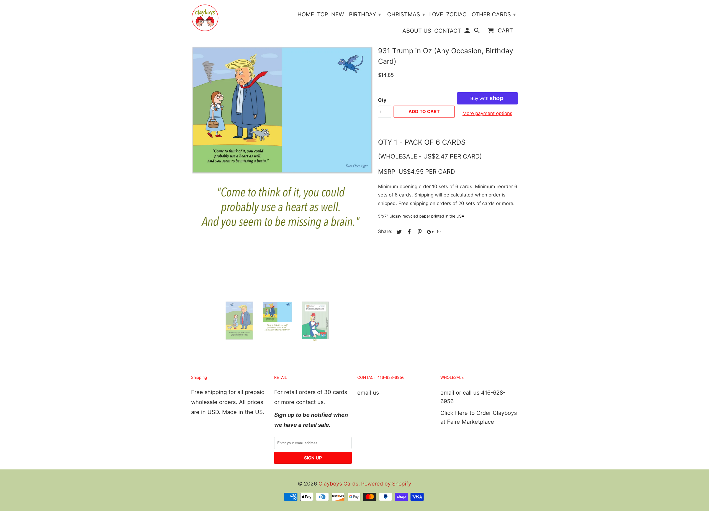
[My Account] (467, 31)
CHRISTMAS (406, 14)
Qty (382, 100)
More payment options (487, 113)
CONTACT (447, 31)
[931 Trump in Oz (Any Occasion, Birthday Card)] (282, 152)
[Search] (477, 31)
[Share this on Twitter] (398, 232)
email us (368, 392)
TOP (322, 14)
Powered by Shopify (386, 484)
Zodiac (456, 14)
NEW (337, 14)
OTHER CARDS (494, 14)
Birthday (365, 14)
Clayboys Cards (338, 484)
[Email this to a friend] (439, 232)
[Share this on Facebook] (408, 232)
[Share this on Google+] (428, 232)
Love (436, 14)
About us (416, 31)
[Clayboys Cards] (205, 18)
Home (305, 14)
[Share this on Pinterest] (418, 232)
